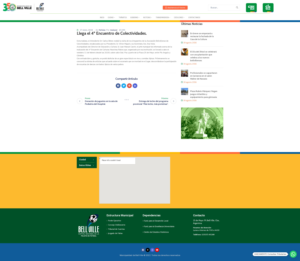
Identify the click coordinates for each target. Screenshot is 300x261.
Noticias (147, 17)
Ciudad (111, 17)
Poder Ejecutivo (114, 220)
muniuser (113, 30)
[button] (175, 8)
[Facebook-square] (143, 250)
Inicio (102, 17)
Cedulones (178, 17)
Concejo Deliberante (116, 225)
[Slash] (126, 100)
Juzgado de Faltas (115, 233)
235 (123, 30)
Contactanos (194, 17)
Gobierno (134, 17)
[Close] (148, 250)
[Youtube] (157, 250)
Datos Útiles (85, 165)
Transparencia (162, 17)
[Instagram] (152, 250)
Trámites (123, 17)
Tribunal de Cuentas (116, 229)
